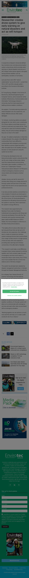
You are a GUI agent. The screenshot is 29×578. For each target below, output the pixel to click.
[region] (14, 289)
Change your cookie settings (14, 295)
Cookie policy (14, 286)
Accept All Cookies (14, 291)
